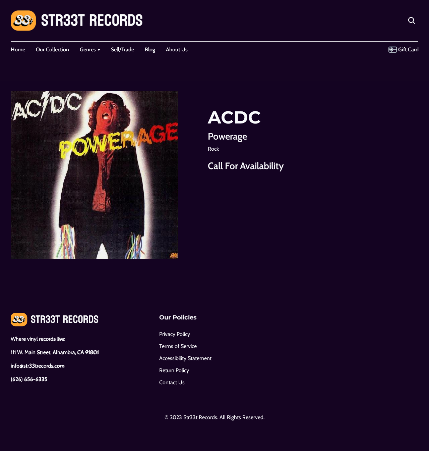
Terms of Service (178, 346)
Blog (150, 49)
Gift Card (408, 49)
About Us (177, 49)
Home (18, 49)
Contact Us (172, 382)
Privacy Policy (174, 334)
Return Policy (174, 370)
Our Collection (52, 49)
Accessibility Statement (185, 358)
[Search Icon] (411, 20)
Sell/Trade (122, 49)
